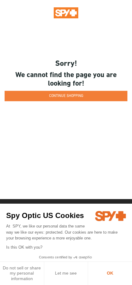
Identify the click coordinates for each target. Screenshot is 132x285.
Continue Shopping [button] (66, 96)
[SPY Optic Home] (66, 12)
